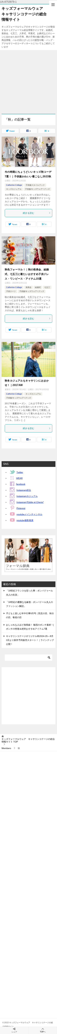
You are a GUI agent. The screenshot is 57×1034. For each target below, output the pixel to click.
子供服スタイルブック (35, 185)
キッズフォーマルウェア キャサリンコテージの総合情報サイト (24, 13)
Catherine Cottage (14, 185)
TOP (28, 740)
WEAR (19, 478)
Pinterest (20, 508)
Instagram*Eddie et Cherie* (30, 502)
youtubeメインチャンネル (29, 514)
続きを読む (28, 213)
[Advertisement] (28, 80)
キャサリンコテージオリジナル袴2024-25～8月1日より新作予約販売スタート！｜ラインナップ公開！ (30, 640)
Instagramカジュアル (27, 496)
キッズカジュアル (13, 189)
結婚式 (38, 287)
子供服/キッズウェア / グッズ (37, 189)
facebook (20, 484)
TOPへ (43, 1032)
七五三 (47, 287)
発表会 (28, 287)
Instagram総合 (23, 490)
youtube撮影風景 (24, 520)
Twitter (19, 472)
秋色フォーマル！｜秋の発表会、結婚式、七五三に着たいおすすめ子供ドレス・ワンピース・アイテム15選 (27, 274)
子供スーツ (11, 291)
